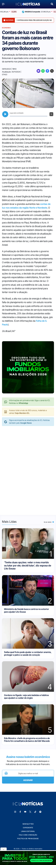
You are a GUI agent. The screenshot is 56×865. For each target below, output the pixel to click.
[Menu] (4, 4)
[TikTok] (35, 812)
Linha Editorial (28, 831)
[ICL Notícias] (28, 4)
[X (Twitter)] (52, 71)
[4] (28, 676)
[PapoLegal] (38, 71)
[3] (28, 633)
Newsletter (28, 824)
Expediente (28, 828)
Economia (6, 28)
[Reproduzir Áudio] (5, 114)
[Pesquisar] (52, 4)
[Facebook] (47, 71)
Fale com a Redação (28, 835)
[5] (28, 719)
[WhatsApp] (43, 71)
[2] (28, 590)
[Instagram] (15, 812)
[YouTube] (25, 812)
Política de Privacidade (28, 839)
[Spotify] (40, 812)
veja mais (48, 522)
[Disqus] (28, 467)
